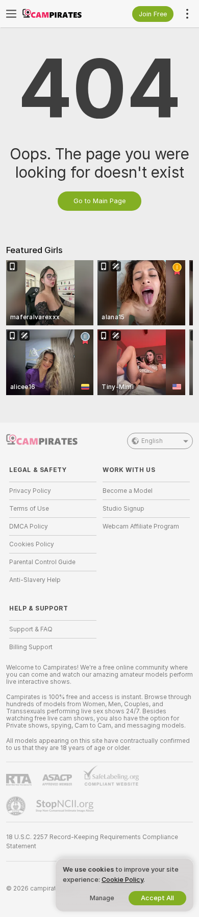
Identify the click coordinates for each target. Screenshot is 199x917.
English (152, 440)
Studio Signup (123, 508)
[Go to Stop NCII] (66, 806)
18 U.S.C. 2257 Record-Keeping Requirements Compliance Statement (92, 841)
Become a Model (128, 490)
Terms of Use (29, 508)
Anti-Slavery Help (35, 579)
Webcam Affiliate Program (141, 526)
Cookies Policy (31, 544)
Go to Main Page (99, 201)
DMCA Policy (28, 526)
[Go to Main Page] (61, 13)
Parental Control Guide (42, 562)
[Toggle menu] (11, 13)
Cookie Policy (122, 879)
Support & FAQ (31, 629)
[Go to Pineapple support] (17, 806)
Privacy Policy (30, 490)
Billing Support (31, 647)
